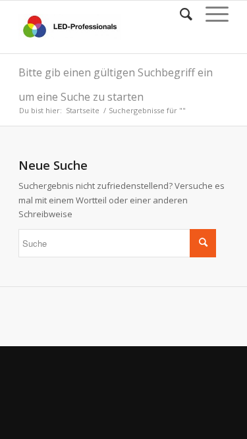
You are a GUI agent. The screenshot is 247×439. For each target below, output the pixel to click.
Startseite (82, 110)
